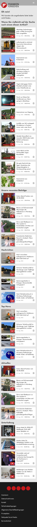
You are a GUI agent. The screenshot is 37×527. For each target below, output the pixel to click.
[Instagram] (14, 488)
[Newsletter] (28, 488)
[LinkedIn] (23, 488)
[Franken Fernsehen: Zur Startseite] (10, 5)
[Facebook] (9, 488)
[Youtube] (18, 488)
